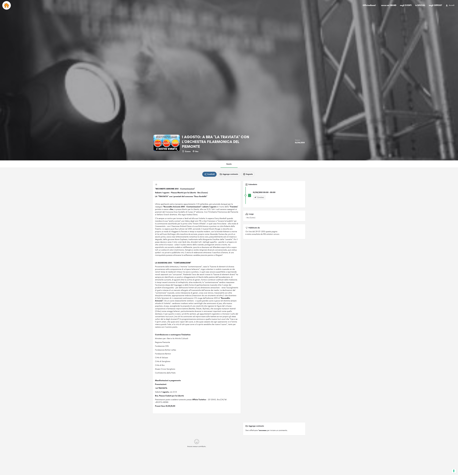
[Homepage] (7, 5)
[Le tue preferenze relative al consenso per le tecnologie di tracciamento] (454, 471)
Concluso (260, 197)
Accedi (451, 5)
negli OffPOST (435, 5)
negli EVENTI (406, 5)
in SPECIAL (420, 5)
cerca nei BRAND (388, 5)
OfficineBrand (369, 5)
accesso (262, 430)
